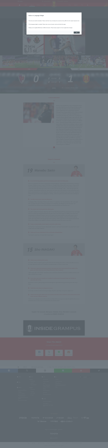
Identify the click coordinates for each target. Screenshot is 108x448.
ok (76, 32)
